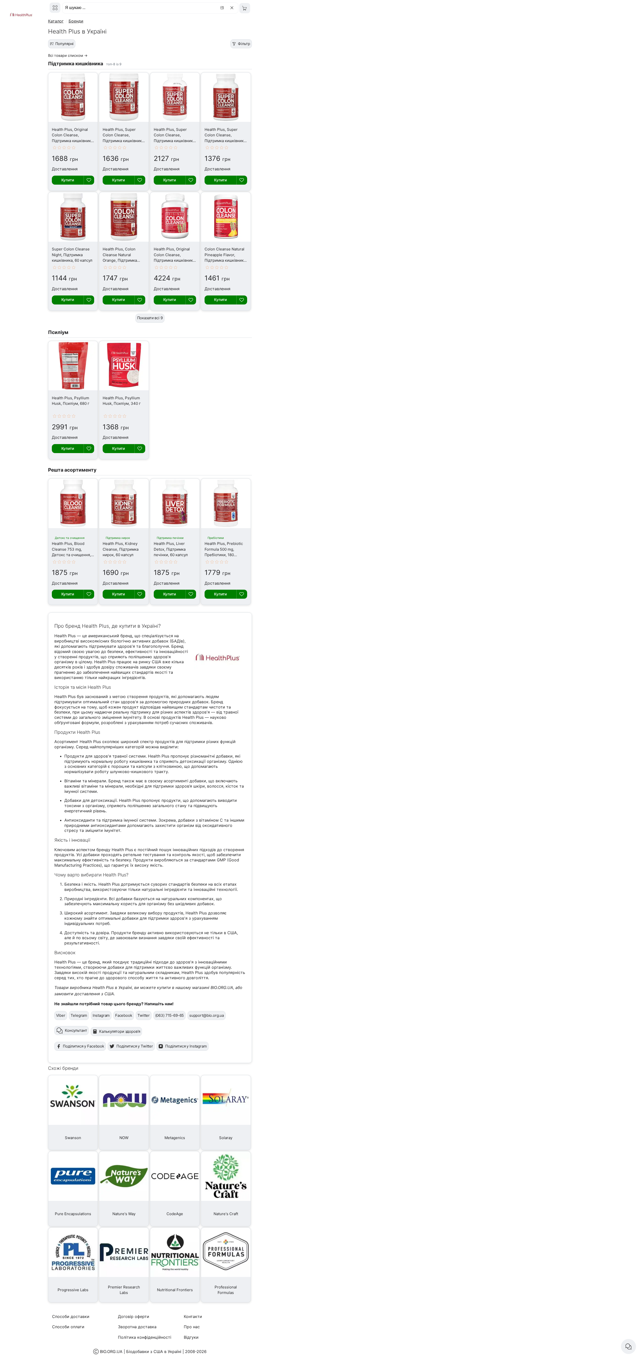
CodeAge (175, 1213)
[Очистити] (232, 8)
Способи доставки (70, 1316)
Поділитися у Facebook (83, 1046)
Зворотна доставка (137, 1326)
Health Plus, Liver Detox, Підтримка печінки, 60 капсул (171, 549)
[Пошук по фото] (222, 7)
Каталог (56, 21)
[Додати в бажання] (89, 180)
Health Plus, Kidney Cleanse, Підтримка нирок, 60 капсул (120, 549)
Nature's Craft (226, 1213)
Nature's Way (123, 1213)
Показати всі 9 (150, 317)
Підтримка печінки (170, 538)
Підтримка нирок (118, 538)
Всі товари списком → (68, 55)
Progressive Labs (73, 1289)
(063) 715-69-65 (169, 1015)
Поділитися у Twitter (134, 1046)
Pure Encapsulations (73, 1213)
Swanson (73, 1137)
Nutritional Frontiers (175, 1289)
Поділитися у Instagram (186, 1046)
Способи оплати (68, 1326)
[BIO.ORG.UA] (55, 7)
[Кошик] (244, 8)
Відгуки (191, 1337)
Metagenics (175, 1137)
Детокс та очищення (69, 538)
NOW (123, 1137)
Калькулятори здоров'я (119, 1031)
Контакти (193, 1316)
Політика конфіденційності (144, 1337)
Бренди (76, 21)
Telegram (79, 1015)
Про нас (192, 1326)
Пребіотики (216, 538)
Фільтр (244, 43)
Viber (60, 1015)
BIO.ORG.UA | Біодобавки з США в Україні (140, 1351)
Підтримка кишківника (75, 64)
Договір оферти (133, 1316)
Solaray (225, 1137)
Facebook (123, 1015)
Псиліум (58, 332)
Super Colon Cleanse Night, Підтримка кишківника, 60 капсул (72, 255)
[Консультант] (628, 1346)
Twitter (143, 1015)
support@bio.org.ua (206, 1015)
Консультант (76, 1030)
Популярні (64, 43)
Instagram (101, 1015)
